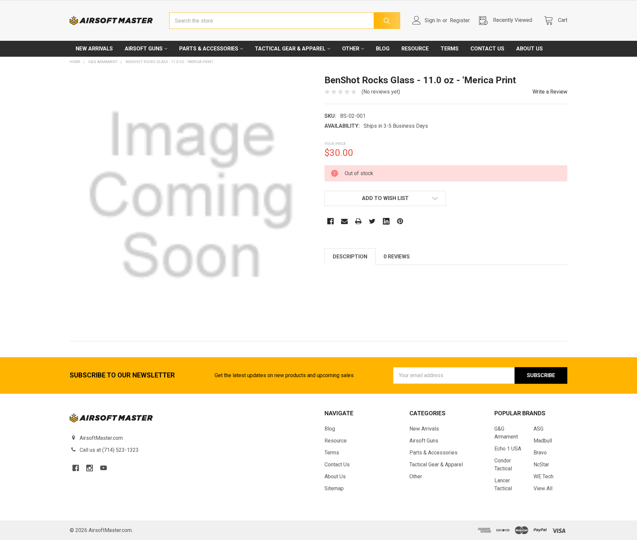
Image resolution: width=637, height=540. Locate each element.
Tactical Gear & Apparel (290, 48)
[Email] (344, 221)
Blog (382, 48)
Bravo (540, 452)
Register (460, 20)
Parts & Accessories (208, 48)
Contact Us (487, 48)
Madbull (542, 441)
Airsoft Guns (144, 48)
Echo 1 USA (507, 448)
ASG (538, 429)
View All (542, 488)
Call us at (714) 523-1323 (109, 450)
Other (350, 48)
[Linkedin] (386, 221)
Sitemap (334, 488)
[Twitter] (372, 221)
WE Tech (543, 476)
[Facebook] (330, 221)
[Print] (358, 221)
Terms (450, 48)
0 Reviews (397, 256)
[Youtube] (103, 468)
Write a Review (549, 92)
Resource (415, 48)
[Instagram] (90, 468)
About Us (529, 48)
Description (350, 256)
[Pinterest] (400, 221)
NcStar (541, 464)
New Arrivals (94, 48)
